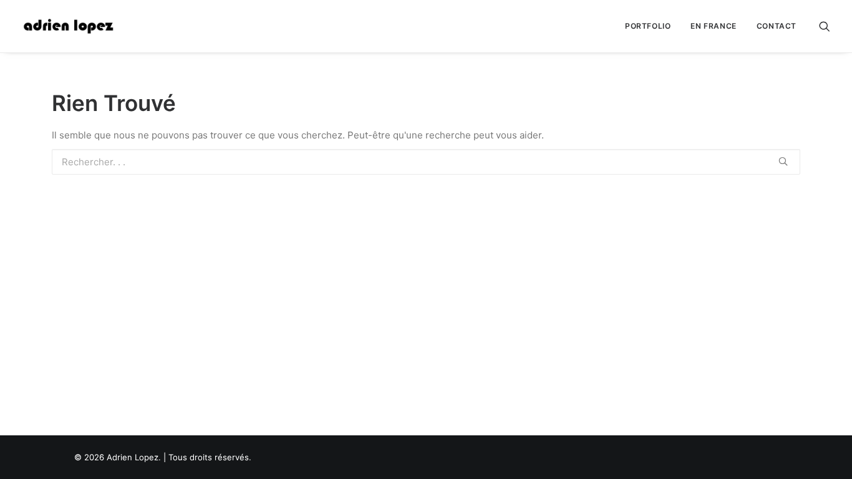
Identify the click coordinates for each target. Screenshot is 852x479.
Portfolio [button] (647, 26)
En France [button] (713, 26)
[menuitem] (647, 26)
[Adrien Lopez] (68, 26)
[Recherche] (426, 162)
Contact (776, 26)
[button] (824, 26)
